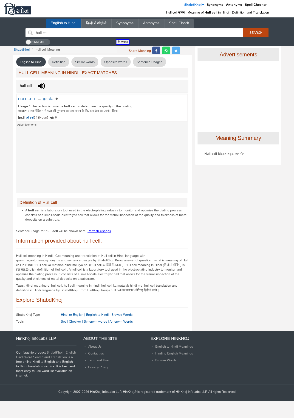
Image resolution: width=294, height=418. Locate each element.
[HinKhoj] (17, 8)
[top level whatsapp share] (166, 50)
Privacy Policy (98, 367)
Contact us (96, 353)
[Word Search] (30, 32)
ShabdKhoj (193, 4)
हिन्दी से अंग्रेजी (96, 23)
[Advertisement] (102, 161)
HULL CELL (27, 99)
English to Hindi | (98, 314)
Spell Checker (255, 4)
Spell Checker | (72, 321)
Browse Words (122, 314)
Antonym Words (121, 321)
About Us (95, 346)
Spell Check (179, 23)
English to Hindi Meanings (174, 346)
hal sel (29, 117)
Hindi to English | (73, 314)
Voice (124, 42)
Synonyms (215, 4)
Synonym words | (97, 321)
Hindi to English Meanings (174, 353)
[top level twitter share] (176, 50)
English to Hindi (63, 23)
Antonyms (234, 4)
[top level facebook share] (156, 50)
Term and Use (98, 360)
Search (256, 32)
